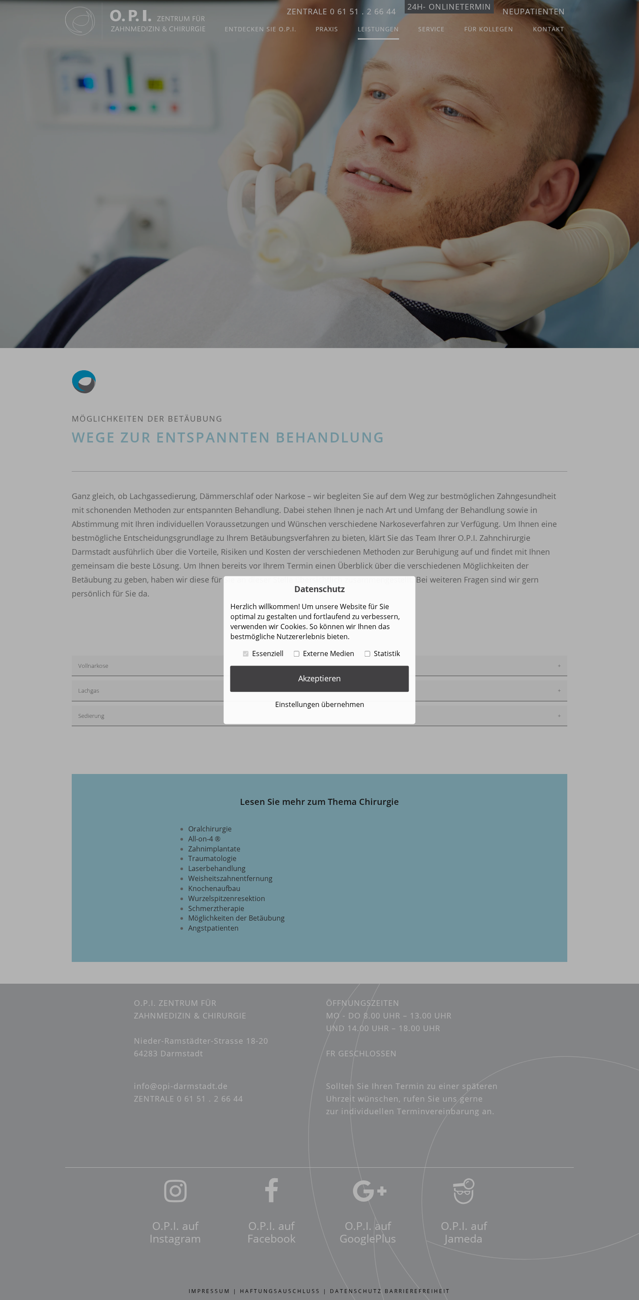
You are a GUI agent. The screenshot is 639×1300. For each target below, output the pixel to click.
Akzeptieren (319, 678)
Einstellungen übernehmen (319, 704)
